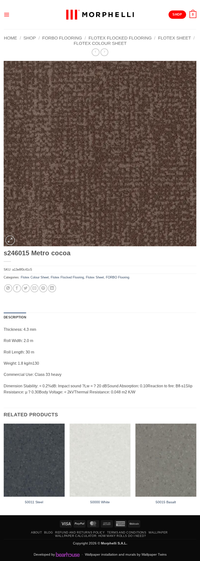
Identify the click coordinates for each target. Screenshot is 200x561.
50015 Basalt (166, 502)
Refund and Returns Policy (80, 532)
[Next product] (95, 52)
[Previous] (4, 469)
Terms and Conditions (126, 532)
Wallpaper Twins (154, 554)
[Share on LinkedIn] (52, 288)
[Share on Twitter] (26, 288)
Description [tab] (15, 317)
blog (48, 532)
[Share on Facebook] (17, 288)
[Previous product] (104, 52)
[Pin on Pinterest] (43, 288)
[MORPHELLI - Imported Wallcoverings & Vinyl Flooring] (100, 15)
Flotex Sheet (174, 37)
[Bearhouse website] (68, 554)
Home (10, 37)
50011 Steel (34, 502)
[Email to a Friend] (34, 288)
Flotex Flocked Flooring (120, 37)
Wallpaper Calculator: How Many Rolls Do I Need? (100, 536)
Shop (29, 37)
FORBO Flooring (62, 37)
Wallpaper (158, 532)
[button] (7, 14)
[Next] (196, 469)
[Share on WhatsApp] (8, 288)
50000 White (100, 502)
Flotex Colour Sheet (100, 43)
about (36, 532)
